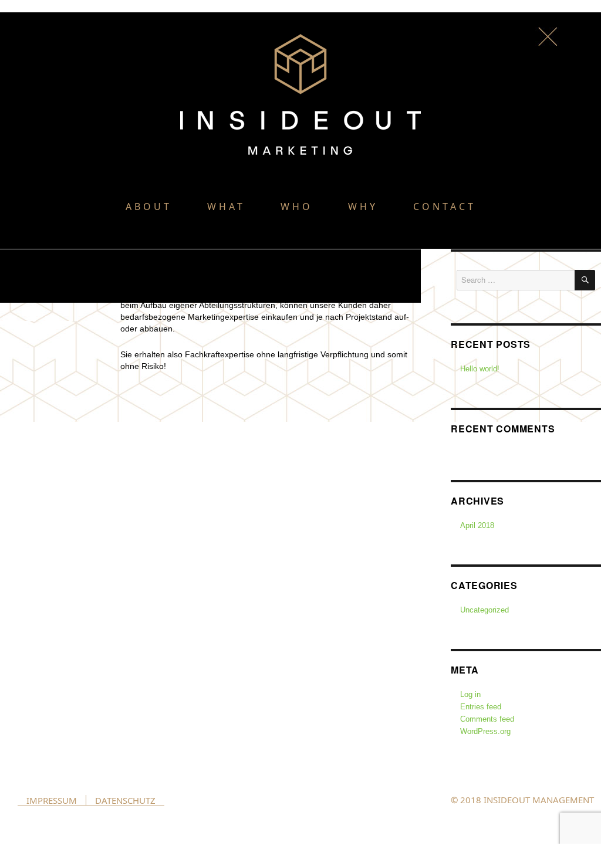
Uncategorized (484, 609)
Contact (444, 206)
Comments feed (487, 719)
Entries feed (480, 706)
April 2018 (477, 525)
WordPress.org (485, 731)
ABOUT (149, 206)
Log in (470, 694)
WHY (363, 206)
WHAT (226, 206)
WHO (297, 206)
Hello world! (479, 368)
